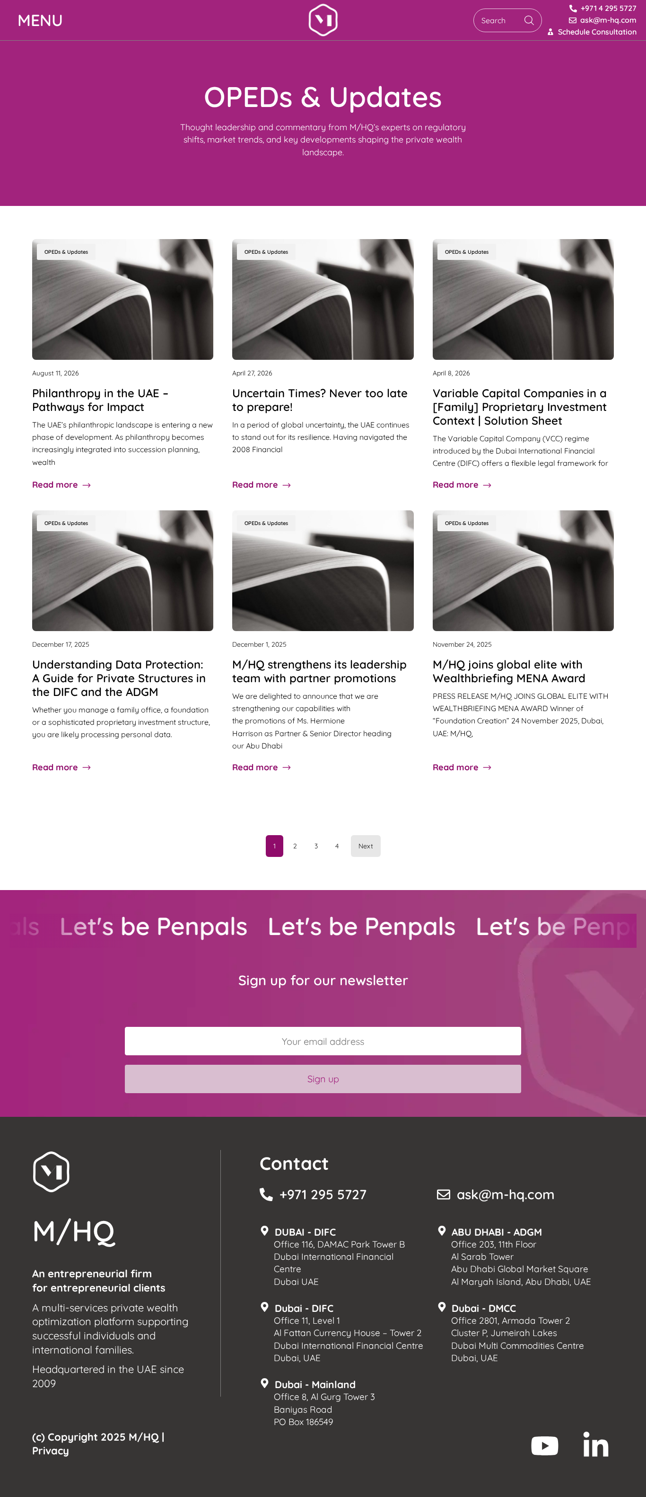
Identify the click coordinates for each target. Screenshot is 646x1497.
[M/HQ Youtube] (545, 1446)
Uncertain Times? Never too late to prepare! (320, 400)
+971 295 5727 (323, 1194)
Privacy (50, 1450)
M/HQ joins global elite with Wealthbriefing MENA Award (509, 671)
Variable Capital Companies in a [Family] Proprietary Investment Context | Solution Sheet (520, 407)
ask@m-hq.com (506, 1194)
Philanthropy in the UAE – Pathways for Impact (100, 400)
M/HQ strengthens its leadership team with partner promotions (319, 671)
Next (365, 846)
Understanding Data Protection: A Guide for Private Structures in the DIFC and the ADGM (119, 678)
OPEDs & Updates (66, 252)
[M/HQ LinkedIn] (596, 1446)
